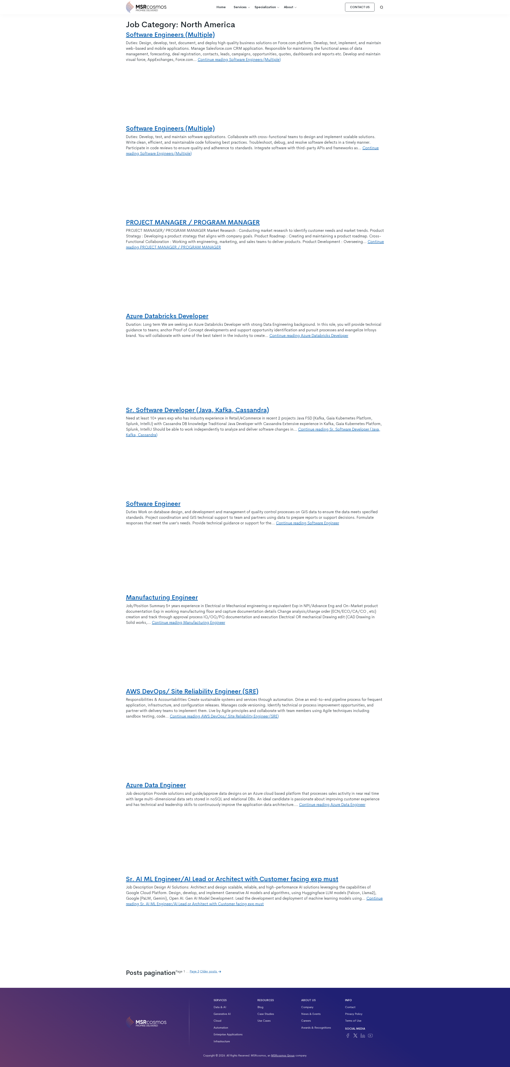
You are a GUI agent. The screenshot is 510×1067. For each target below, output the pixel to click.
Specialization (265, 7)
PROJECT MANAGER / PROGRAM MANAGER (193, 222)
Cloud (217, 1020)
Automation (221, 1027)
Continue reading (239, 59)
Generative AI (222, 1014)
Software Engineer (153, 504)
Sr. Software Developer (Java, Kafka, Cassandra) (197, 410)
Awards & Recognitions (316, 1027)
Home (221, 7)
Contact (350, 1007)
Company (307, 1007)
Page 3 (194, 971)
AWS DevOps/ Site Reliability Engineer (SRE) (192, 691)
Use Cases (264, 1020)
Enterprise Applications (228, 1034)
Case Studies (265, 1014)
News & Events (311, 1014)
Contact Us (360, 7)
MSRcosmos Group (283, 1055)
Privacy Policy (353, 1014)
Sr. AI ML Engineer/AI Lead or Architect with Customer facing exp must (232, 879)
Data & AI (220, 1007)
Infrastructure (222, 1041)
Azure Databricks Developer (167, 316)
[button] (381, 7)
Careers (306, 1020)
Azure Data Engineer (156, 785)
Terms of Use (353, 1020)
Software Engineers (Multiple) (170, 35)
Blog (260, 1007)
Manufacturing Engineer (162, 597)
